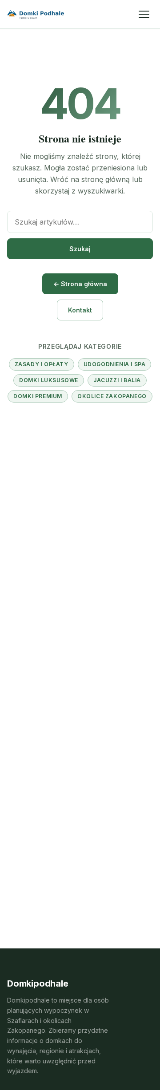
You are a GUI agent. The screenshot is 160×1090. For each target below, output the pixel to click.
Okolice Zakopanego (112, 396)
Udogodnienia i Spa (115, 364)
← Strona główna (80, 284)
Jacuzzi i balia (117, 380)
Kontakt (80, 310)
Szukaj (80, 249)
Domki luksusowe (48, 380)
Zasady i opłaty (41, 364)
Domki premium (37, 396)
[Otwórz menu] (144, 14)
